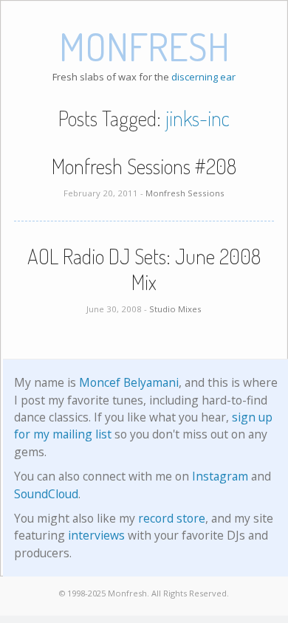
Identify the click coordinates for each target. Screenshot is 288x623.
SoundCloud (46, 494)
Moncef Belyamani (129, 382)
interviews (96, 535)
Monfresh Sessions (184, 193)
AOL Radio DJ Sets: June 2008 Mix (144, 269)
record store (171, 518)
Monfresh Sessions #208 (144, 166)
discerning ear (203, 76)
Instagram (220, 476)
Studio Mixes (175, 308)
